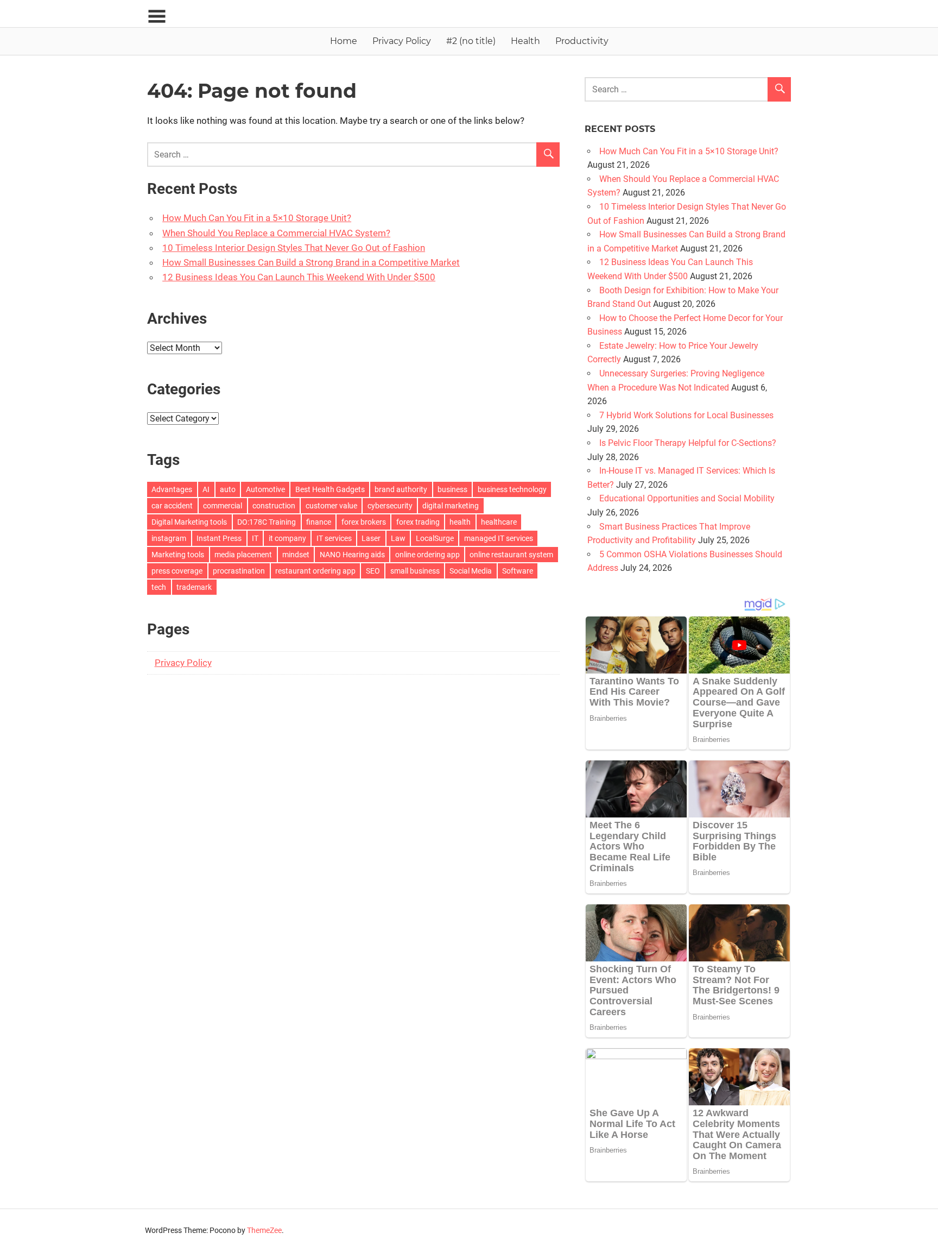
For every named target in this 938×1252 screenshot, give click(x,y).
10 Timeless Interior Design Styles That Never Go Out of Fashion (293, 247)
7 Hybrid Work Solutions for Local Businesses (686, 415)
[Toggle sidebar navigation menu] (157, 16)
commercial (222, 505)
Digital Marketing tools (189, 522)
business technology (512, 489)
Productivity (582, 41)
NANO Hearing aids (352, 554)
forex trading (418, 522)
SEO (373, 571)
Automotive (265, 489)
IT (255, 538)
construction (273, 505)
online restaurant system (511, 554)
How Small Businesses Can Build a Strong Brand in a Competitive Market (311, 262)
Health (525, 41)
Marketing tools (177, 554)
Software (517, 571)
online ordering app (427, 554)
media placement (243, 554)
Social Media (470, 571)
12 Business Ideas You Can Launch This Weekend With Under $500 (298, 277)
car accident (172, 505)
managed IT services (498, 538)
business (452, 489)
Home (343, 41)
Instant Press (219, 538)
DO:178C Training (266, 522)
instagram (168, 538)
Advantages (171, 489)
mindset (295, 554)
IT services (334, 538)
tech (158, 587)
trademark (194, 587)
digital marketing (450, 505)
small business (415, 571)
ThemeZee (264, 1230)
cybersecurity (390, 505)
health (460, 522)
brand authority (401, 489)
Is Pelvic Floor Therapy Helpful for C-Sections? (687, 443)
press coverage (176, 571)
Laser (371, 538)
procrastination (239, 571)
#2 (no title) (471, 41)
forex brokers (363, 522)
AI (206, 489)
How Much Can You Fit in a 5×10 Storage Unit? (256, 217)
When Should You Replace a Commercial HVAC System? (276, 233)
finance (318, 522)
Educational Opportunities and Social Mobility (687, 498)
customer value (331, 505)
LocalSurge (435, 538)
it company (287, 538)
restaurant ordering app (315, 571)
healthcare (499, 522)
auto (228, 489)
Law (398, 538)
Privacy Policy (401, 41)
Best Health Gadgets (330, 489)
